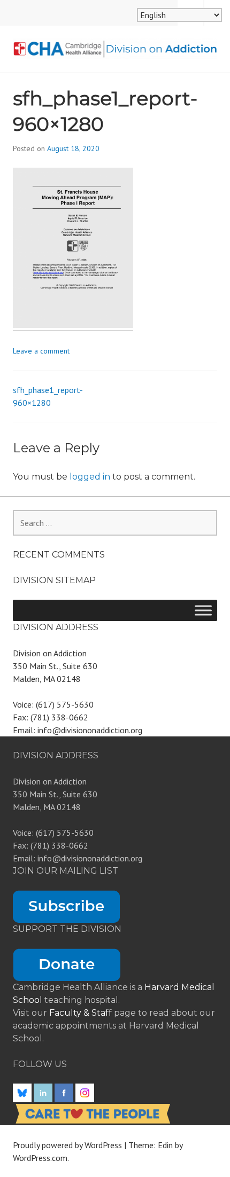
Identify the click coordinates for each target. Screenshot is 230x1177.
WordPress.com (40, 1157)
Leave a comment (41, 351)
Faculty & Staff (81, 1013)
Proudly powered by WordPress (67, 1145)
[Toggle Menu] (203, 610)
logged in (90, 477)
